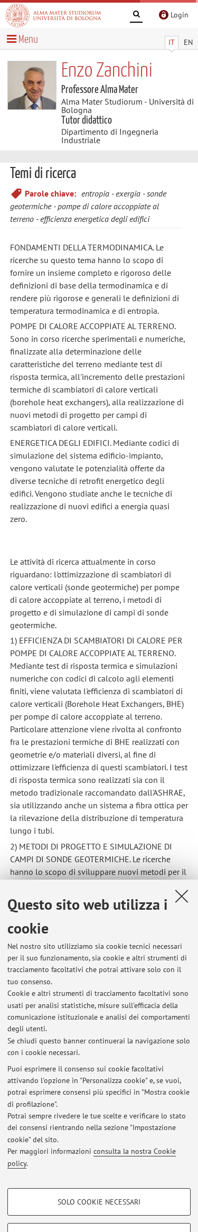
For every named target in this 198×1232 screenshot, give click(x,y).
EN (188, 42)
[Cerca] (136, 16)
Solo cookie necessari (99, 1202)
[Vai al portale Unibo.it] (53, 15)
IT (171, 42)
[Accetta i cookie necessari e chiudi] (181, 896)
